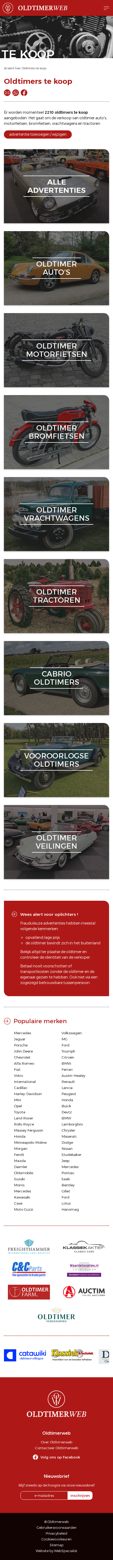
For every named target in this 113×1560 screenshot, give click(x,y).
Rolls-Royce (24, 1124)
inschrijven (80, 1495)
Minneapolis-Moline (30, 1142)
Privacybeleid (56, 1533)
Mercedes (22, 1033)
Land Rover (23, 1118)
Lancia (67, 1088)
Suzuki (19, 1179)
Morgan (20, 1148)
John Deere (23, 1051)
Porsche (21, 1045)
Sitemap (57, 1545)
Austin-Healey (73, 1075)
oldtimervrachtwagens (56, 514)
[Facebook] (24, 92)
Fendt (19, 1154)
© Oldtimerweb (56, 1522)
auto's (100, 118)
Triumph (68, 1051)
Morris (19, 1185)
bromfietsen (39, 123)
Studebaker (71, 1154)
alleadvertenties (56, 186)
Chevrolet (22, 1057)
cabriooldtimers (56, 678)
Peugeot (68, 1094)
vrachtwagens (64, 123)
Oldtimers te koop (34, 68)
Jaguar (19, 1039)
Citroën (67, 1057)
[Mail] (7, 92)
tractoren (91, 123)
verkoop (64, 118)
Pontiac (68, 1173)
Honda (67, 1100)
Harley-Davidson (28, 1094)
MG (64, 1039)
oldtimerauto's (56, 268)
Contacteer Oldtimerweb (56, 1448)
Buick (66, 1106)
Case (18, 1203)
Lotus (66, 1203)
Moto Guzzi (23, 1209)
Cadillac (21, 1088)
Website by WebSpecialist (56, 1551)
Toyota (19, 1112)
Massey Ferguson (28, 1130)
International (25, 1081)
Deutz (66, 1112)
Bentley (68, 1185)
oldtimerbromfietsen (57, 432)
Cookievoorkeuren (56, 1539)
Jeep (65, 1161)
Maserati (68, 1136)
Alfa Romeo (24, 1063)
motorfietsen (15, 123)
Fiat (17, 1069)
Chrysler (68, 1130)
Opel (18, 1106)
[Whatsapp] (15, 92)
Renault (68, 1081)
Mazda (20, 1161)
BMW (66, 1063)
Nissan (67, 1148)
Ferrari (67, 1069)
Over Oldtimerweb (56, 1442)
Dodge (67, 1142)
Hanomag (70, 1209)
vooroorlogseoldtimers (56, 759)
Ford (65, 1045)
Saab (65, 1179)
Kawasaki (22, 1197)
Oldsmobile (23, 1173)
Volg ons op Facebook (60, 1457)
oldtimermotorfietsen (56, 350)
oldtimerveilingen (56, 841)
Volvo (18, 1075)
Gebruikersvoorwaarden (56, 1528)
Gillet (65, 1191)
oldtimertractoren (56, 596)
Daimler (20, 1167)
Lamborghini (72, 1124)
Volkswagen (71, 1033)
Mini (17, 1100)
